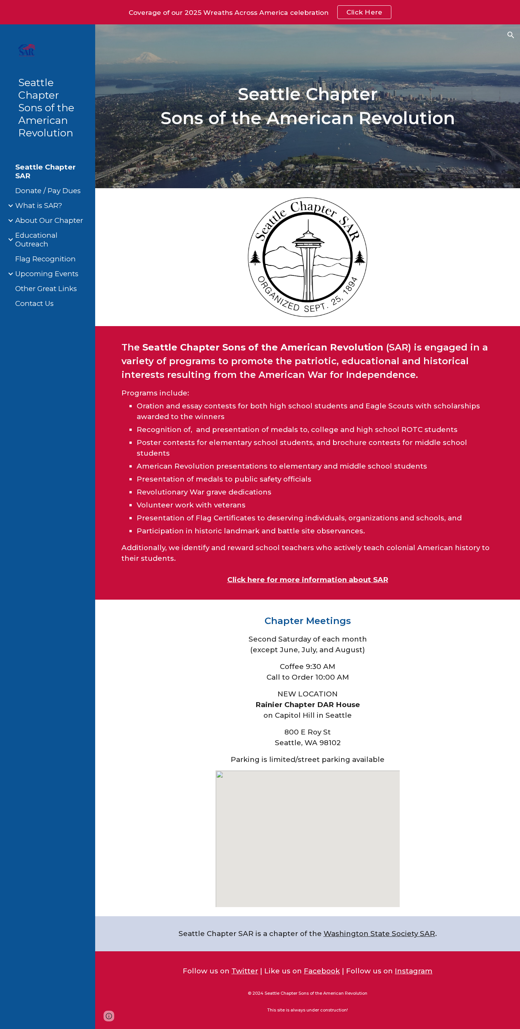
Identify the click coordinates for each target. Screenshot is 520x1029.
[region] (260, 12)
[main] (308, 106)
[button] (511, 35)
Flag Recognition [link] (45, 258)
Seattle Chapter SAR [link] (45, 171)
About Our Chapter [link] (49, 220)
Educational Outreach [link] (36, 239)
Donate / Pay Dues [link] (48, 190)
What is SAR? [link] (38, 205)
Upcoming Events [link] (46, 273)
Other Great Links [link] (46, 288)
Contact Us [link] (34, 303)
